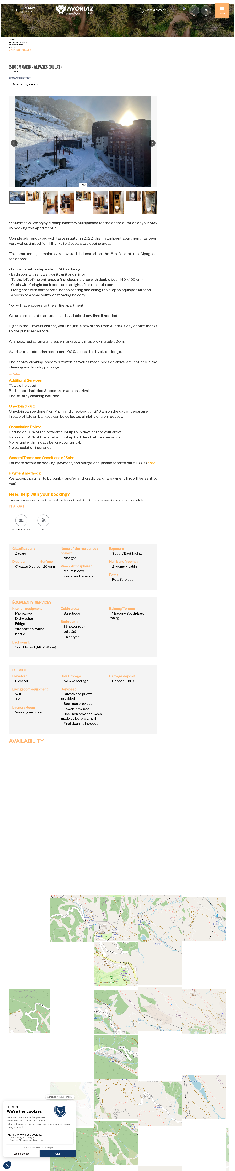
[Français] (12, 10)
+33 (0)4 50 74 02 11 (156, 10)
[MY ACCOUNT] (194, 10)
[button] (206, 10)
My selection (184, 8)
